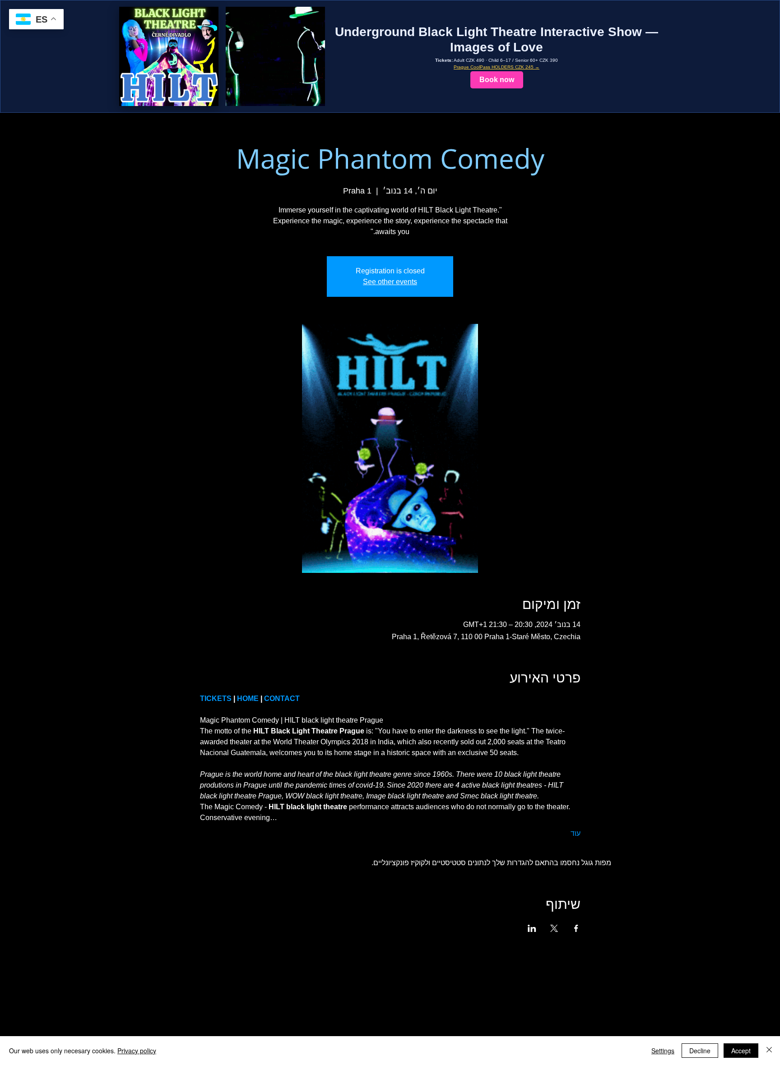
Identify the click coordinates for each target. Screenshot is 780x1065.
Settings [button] (662, 1050)
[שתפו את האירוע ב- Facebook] (576, 928)
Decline (699, 1050)
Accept (741, 1050)
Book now (496, 79)
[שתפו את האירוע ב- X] (554, 928)
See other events (390, 282)
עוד (575, 833)
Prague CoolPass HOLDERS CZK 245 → (496, 67)
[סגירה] (769, 1050)
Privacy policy (136, 1050)
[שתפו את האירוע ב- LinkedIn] (532, 928)
